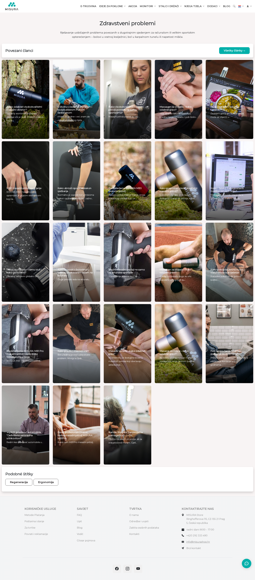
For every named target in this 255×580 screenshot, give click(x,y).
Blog (79, 527)
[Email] (183, 542)
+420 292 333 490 (196, 535)
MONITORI (146, 6)
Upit (79, 521)
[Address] (183, 515)
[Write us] (183, 548)
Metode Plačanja (34, 515)
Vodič (80, 534)
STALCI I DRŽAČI (169, 6)
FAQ (79, 515)
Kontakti (134, 534)
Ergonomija (46, 482)
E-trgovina (88, 6)
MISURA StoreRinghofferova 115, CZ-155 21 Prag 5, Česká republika (205, 519)
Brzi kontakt (193, 548)
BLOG (226, 6)
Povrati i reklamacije (36, 534)
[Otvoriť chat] (246, 563)
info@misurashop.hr (198, 541)
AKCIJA (132, 6)
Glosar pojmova (86, 540)
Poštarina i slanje (34, 521)
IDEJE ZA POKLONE (111, 6)
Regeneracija (19, 482)
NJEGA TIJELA (193, 6)
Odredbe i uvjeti (138, 521)
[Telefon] (183, 536)
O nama (134, 515)
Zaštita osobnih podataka (144, 527)
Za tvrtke (29, 527)
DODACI (212, 6)
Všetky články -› (234, 50)
